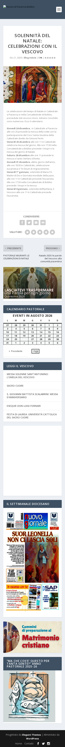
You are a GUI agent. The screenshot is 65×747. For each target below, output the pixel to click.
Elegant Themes (31, 734)
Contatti (28, 743)
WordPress (32, 738)
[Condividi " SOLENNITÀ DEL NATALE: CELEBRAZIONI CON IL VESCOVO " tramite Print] (43, 222)
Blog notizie (30, 57)
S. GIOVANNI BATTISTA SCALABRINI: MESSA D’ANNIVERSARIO (32, 395)
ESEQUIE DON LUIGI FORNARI (24, 405)
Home (18, 743)
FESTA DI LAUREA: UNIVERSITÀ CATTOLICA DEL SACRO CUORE (32, 416)
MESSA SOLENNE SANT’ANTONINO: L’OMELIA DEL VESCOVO (28, 375)
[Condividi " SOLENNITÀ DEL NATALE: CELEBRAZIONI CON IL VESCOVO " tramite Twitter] (29, 222)
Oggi (35, 351)
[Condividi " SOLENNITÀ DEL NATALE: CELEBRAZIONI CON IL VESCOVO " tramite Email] (36, 222)
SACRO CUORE (15, 385)
